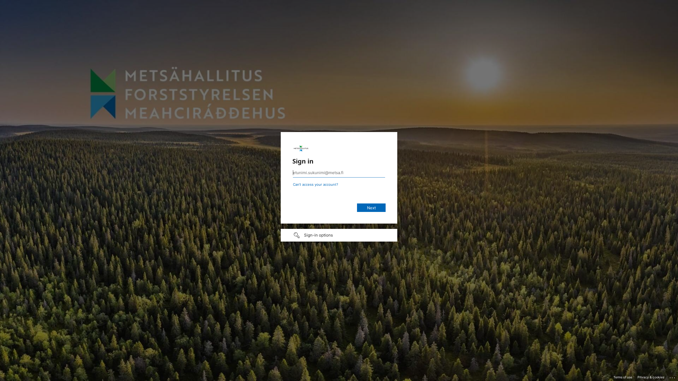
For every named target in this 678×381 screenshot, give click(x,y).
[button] (339, 235)
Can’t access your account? (315, 184)
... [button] (673, 376)
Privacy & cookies (650, 377)
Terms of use (622, 377)
